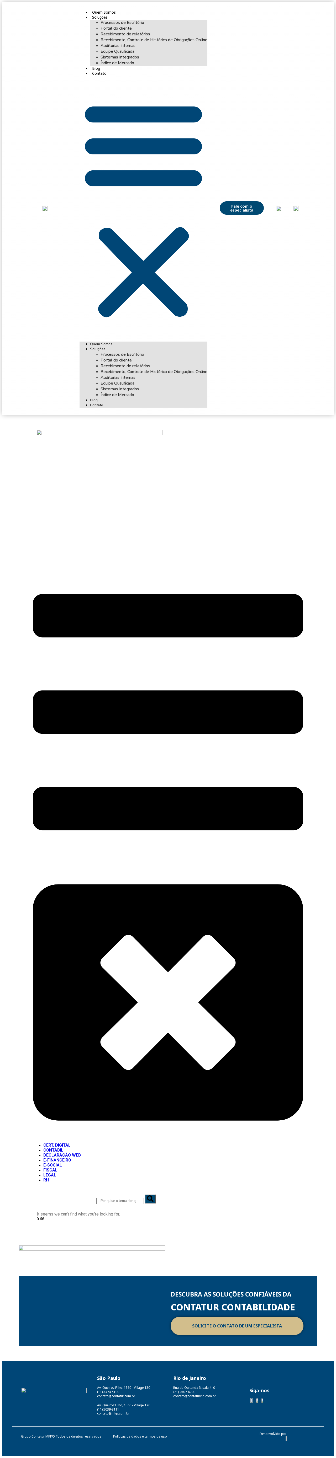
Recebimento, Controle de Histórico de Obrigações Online (154, 40)
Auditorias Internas (118, 45)
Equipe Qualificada (117, 51)
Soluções (100, 17)
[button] (143, 208)
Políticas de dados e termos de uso (140, 1436)
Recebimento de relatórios (125, 34)
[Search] (150, 1199)
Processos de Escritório (122, 22)
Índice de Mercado (117, 63)
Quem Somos (104, 12)
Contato (99, 73)
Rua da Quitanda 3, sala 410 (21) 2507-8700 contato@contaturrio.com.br (194, 1391)
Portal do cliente (116, 28)
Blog (96, 68)
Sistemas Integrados (120, 57)
